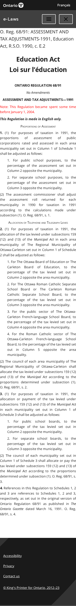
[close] (66, 19)
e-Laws (11, 19)
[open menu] (49, 19)
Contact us (11, 576)
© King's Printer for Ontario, (31, 587)
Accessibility (12, 556)
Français (63, 5)
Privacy (8, 566)
